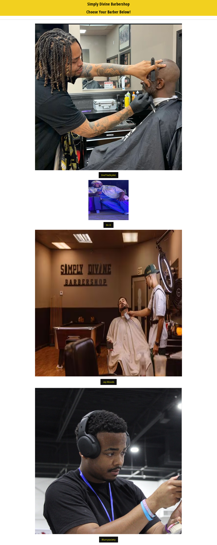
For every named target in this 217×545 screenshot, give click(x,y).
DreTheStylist (108, 175)
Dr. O (108, 224)
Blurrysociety (109, 539)
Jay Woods (108, 381)
